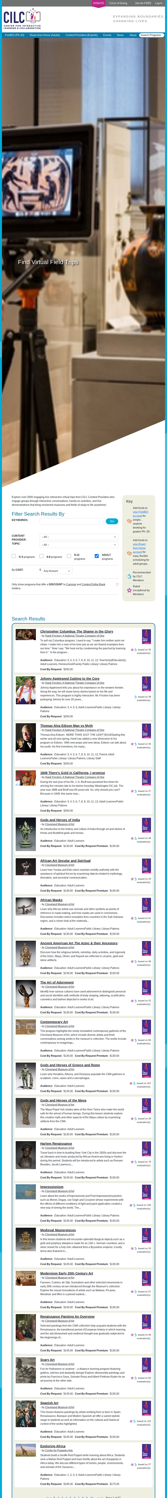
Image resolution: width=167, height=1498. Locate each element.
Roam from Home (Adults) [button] (45, 35)
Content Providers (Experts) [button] (82, 35)
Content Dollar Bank (93, 584)
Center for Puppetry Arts (59, 1450)
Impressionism (51, 1187)
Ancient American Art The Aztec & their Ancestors (79, 943)
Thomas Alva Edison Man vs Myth (66, 725)
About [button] (132, 35)
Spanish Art (49, 1403)
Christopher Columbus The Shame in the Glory (76, 631)
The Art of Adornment (57, 982)
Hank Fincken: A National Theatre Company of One (74, 635)
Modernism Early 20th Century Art (66, 1273)
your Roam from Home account (139, 548)
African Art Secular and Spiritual (65, 860)
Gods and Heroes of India (60, 820)
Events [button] (107, 35)
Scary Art (47, 1360)
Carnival (71, 584)
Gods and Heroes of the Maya (63, 1100)
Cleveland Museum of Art (59, 824)
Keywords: (20, 520)
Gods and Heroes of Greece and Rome (70, 1065)
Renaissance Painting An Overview (67, 1316)
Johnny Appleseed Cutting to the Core (69, 678)
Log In (158, 3)
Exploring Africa (52, 1446)
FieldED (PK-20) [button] (14, 35)
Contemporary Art (54, 1022)
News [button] (120, 35)
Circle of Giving (118, 3)
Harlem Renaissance (56, 1143)
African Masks (51, 900)
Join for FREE (143, 3)
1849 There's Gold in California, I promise (72, 773)
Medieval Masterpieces (58, 1230)
